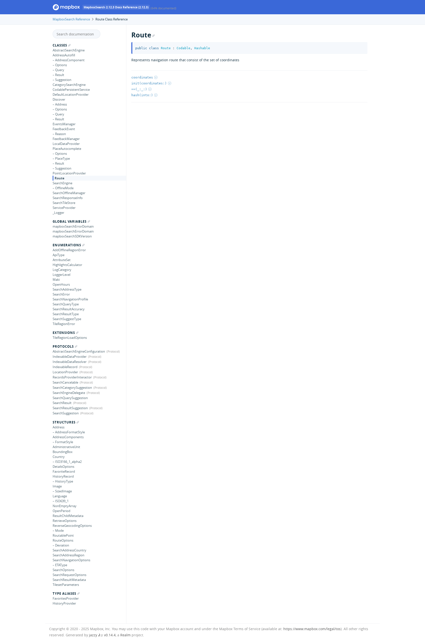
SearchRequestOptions (69, 575)
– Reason (59, 134)
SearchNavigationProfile (70, 299)
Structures (64, 422)
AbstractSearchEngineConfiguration (79, 351)
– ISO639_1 (61, 501)
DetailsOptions (63, 466)
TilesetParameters (66, 584)
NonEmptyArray (64, 506)
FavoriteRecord (64, 471)
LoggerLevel (61, 274)
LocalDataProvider (66, 143)
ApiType (58, 255)
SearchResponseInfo (68, 198)
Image (57, 486)
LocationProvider (65, 372)
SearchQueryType (66, 304)
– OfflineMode (63, 188)
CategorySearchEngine (69, 84)
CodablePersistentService (71, 89)
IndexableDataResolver (70, 361)
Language (60, 496)
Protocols (63, 346)
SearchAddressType (67, 289)
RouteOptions (63, 540)
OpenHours (61, 284)
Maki (56, 279)
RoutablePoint (63, 535)
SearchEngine (62, 183)
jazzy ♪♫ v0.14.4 (102, 635)
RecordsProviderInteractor (72, 377)
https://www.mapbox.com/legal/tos (312, 628)
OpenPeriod (61, 511)
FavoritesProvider (66, 598)
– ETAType (60, 565)
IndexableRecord (65, 367)
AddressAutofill (64, 55)
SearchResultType (66, 314)
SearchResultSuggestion (70, 408)
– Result (58, 75)
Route (59, 178)
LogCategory (62, 269)
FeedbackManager (66, 139)
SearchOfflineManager (69, 193)
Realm (125, 635)
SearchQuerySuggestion (70, 398)
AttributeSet (62, 260)
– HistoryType (63, 481)
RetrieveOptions (64, 520)
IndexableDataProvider (70, 356)
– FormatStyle (63, 442)
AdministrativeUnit (66, 447)
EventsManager (64, 124)
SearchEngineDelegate (69, 392)
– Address (60, 104)
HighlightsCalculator (67, 265)
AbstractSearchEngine (69, 50)
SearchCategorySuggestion (72, 387)
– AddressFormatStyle (69, 432)
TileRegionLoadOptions (70, 337)
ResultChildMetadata (68, 516)
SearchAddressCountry (69, 550)
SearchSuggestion (66, 413)
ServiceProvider (64, 207)
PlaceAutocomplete (67, 148)
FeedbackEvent (64, 129)
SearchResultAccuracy (69, 309)
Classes (60, 45)
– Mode (58, 530)
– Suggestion (62, 80)
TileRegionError (64, 324)
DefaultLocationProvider (71, 94)
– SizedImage (62, 491)
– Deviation (61, 545)
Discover (59, 99)
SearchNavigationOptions (71, 560)
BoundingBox (63, 452)
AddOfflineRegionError (69, 250)
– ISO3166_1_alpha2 (67, 461)
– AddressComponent (69, 60)
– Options (60, 65)
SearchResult (62, 403)
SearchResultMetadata (69, 580)
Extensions (64, 332)
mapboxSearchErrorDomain (73, 226)
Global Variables (70, 221)
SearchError (61, 294)
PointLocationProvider (69, 173)
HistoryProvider (64, 603)
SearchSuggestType (67, 319)
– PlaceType (61, 158)
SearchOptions (63, 570)
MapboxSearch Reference (71, 19)
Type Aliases (64, 593)
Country (59, 456)
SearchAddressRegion (68, 555)
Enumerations (67, 245)
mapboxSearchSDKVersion (72, 236)
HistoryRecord (63, 476)
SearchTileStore (64, 203)
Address (58, 427)
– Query (58, 70)
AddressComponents (68, 437)
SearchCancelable (65, 382)
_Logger (58, 212)
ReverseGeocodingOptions (72, 525)
